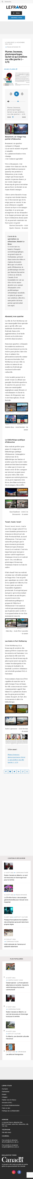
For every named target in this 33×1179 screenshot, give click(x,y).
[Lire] (16, 93)
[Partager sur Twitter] (14, 771)
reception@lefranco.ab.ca (10, 1147)
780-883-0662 (6, 1132)
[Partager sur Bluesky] (10, 771)
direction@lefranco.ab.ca (10, 1142)
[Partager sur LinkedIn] (18, 771)
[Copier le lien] (23, 771)
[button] (16, 13)
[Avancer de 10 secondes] (22, 94)
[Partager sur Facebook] (6, 771)
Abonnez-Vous (16, 17)
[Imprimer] (27, 771)
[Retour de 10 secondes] (10, 94)
